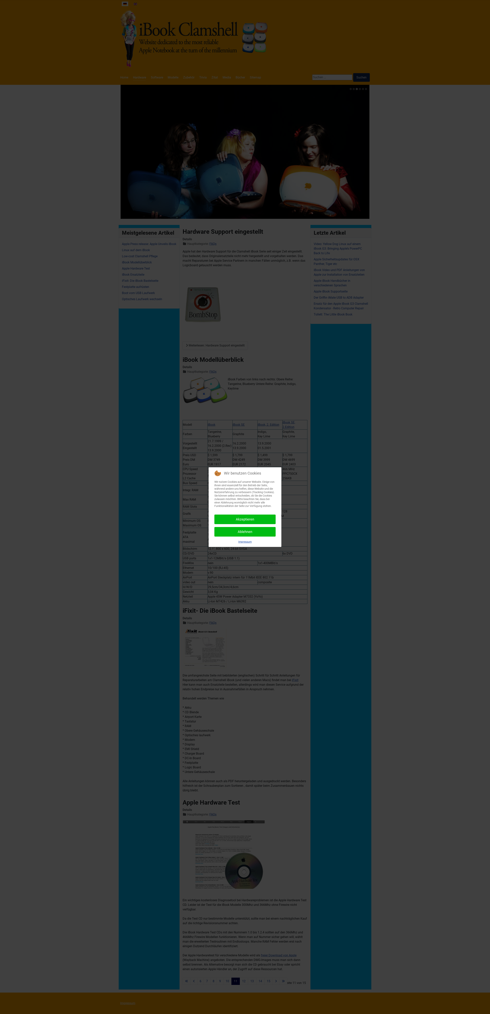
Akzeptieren (245, 519)
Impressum (245, 541)
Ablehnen (245, 532)
